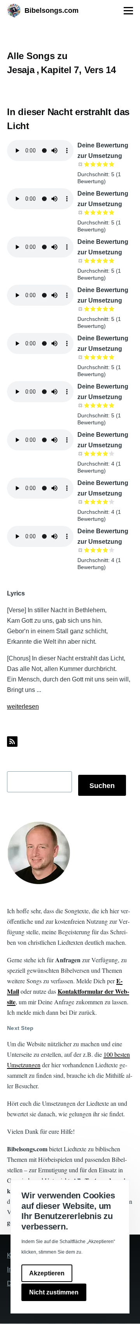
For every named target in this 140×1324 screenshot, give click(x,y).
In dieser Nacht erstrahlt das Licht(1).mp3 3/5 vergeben (99, 502)
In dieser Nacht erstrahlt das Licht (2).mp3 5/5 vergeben (111, 212)
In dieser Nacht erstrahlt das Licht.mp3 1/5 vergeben (87, 357)
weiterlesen (23, 706)
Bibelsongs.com (51, 10)
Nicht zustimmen (54, 1292)
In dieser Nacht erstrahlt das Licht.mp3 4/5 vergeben (105, 357)
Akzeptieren (47, 1273)
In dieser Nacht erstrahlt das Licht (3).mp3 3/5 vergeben (99, 260)
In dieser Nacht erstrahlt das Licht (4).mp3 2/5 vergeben (93, 309)
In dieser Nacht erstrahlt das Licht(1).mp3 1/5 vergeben (87, 502)
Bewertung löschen (80, 164)
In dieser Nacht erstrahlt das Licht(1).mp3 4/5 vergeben (105, 502)
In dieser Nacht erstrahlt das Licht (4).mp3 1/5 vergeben (87, 309)
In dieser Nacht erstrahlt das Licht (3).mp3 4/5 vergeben (105, 260)
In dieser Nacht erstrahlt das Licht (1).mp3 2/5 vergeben (93, 164)
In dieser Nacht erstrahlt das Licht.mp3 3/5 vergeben (99, 357)
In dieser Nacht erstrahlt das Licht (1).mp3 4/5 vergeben (105, 164)
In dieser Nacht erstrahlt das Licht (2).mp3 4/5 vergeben (105, 212)
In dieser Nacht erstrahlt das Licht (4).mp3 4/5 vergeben (105, 309)
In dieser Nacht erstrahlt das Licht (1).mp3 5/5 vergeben (111, 164)
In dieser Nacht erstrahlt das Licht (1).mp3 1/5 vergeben (87, 164)
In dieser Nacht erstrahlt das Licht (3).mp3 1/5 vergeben (87, 260)
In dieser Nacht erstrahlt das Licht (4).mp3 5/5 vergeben (111, 309)
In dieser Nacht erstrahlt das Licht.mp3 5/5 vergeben (111, 357)
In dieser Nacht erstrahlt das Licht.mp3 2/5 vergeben (93, 357)
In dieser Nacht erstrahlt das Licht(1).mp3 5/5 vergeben (111, 502)
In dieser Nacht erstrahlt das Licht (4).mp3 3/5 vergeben (99, 309)
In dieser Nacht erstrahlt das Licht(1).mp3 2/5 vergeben (93, 502)
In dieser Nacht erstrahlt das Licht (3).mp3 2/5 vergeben (93, 260)
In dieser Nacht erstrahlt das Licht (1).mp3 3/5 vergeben (99, 164)
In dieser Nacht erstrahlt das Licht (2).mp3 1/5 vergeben (87, 212)
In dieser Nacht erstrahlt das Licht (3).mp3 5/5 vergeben (111, 260)
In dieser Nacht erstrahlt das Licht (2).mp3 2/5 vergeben (93, 212)
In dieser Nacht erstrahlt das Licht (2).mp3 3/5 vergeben (99, 212)
